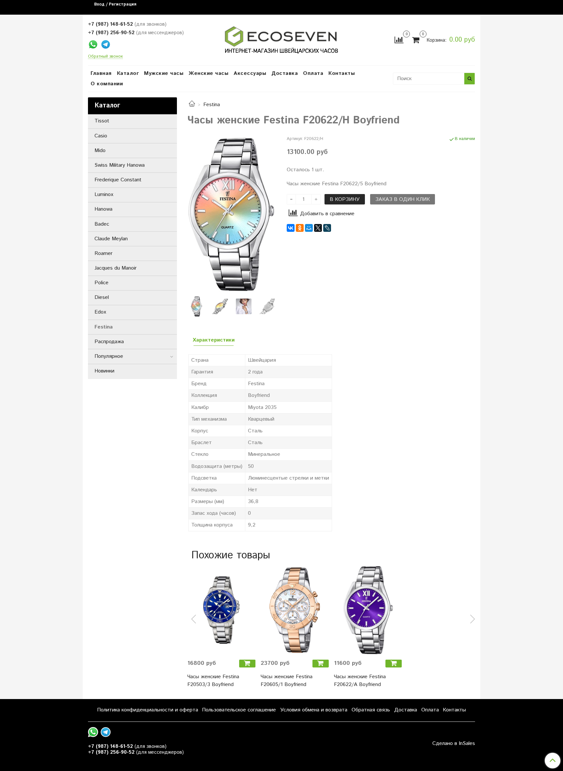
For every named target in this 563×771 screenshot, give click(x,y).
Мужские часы (163, 73)
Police (101, 283)
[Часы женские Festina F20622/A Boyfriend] (368, 610)
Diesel (101, 297)
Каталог (128, 73)
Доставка (284, 73)
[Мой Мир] (309, 228)
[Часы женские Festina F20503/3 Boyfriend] (221, 610)
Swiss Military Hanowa (119, 165)
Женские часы (208, 73)
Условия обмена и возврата (313, 710)
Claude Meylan (111, 239)
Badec (101, 224)
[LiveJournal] (327, 228)
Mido (100, 150)
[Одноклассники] (300, 228)
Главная (101, 73)
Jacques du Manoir (115, 268)
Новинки (104, 371)
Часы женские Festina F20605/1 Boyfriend (286, 680)
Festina (211, 104)
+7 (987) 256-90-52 (111, 32)
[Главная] (192, 104)
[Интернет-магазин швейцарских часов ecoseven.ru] (281, 38)
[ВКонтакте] (291, 228)
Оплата (313, 73)
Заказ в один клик (402, 199)
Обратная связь (371, 710)
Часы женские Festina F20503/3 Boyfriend (213, 680)
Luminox (103, 194)
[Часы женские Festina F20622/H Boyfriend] (231, 214)
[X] (318, 228)
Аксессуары (250, 73)
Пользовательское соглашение (239, 710)
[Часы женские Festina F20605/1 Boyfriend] (295, 610)
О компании (107, 84)
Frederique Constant (117, 180)
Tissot (101, 121)
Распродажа (109, 341)
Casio (100, 136)
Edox (100, 312)
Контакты (341, 73)
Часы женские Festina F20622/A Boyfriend (360, 680)
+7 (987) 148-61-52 (110, 24)
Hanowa (103, 209)
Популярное (108, 356)
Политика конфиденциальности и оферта (147, 710)
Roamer (103, 253)
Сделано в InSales (453, 743)
